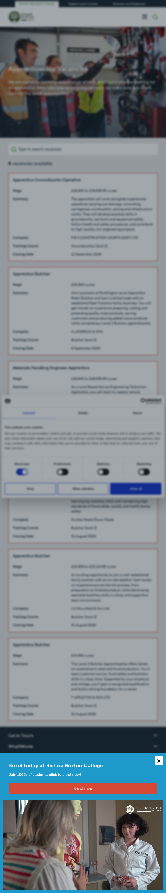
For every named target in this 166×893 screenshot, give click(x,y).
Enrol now (83, 788)
